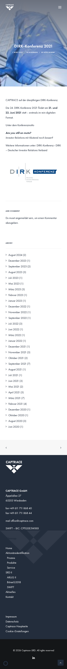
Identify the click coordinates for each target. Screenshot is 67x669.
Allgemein (33, 52)
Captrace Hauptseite (17, 626)
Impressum (11, 616)
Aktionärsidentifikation (17, 553)
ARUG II (11, 577)
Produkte (11, 562)
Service (11, 567)
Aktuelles (10, 592)
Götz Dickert (49, 52)
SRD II (9, 572)
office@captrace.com (22, 520)
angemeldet (21, 218)
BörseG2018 (14, 582)
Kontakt (10, 597)
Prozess (11, 558)
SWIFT (10, 587)
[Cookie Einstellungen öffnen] (5, 665)
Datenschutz (12, 621)
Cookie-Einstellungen (17, 631)
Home (9, 548)
